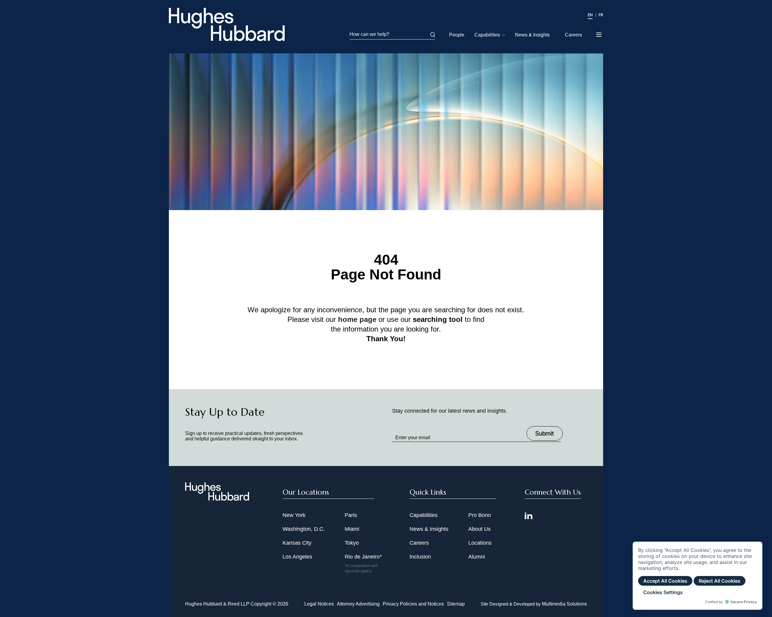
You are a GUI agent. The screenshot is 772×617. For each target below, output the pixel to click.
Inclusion (420, 557)
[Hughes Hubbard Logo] (227, 24)
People (456, 34)
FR (601, 14)
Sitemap (456, 603)
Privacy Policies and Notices (413, 603)
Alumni (476, 557)
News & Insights (532, 34)
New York (294, 515)
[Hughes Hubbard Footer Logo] (217, 499)
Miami (352, 529)
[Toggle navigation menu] (599, 33)
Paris (351, 515)
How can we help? (369, 34)
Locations (480, 543)
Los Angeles (297, 557)
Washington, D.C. (304, 529)
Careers (573, 34)
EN (590, 14)
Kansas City (297, 543)
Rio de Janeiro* (363, 557)
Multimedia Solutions (564, 603)
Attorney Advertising (358, 603)
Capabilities (487, 34)
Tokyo (352, 543)
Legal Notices (319, 603)
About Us (479, 529)
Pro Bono (479, 515)
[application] (697, 576)
